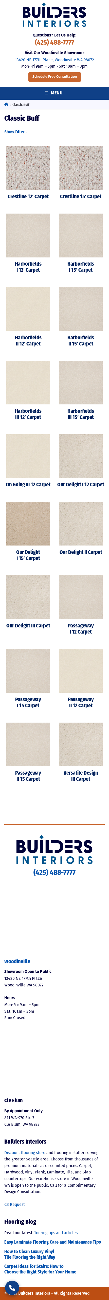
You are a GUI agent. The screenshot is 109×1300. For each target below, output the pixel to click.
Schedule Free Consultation (54, 77)
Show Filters (15, 131)
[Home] (6, 105)
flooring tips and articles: (56, 1232)
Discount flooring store (24, 1152)
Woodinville (17, 961)
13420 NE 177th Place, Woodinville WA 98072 (54, 59)
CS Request (14, 1204)
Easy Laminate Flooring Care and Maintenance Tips (52, 1242)
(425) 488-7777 (54, 43)
